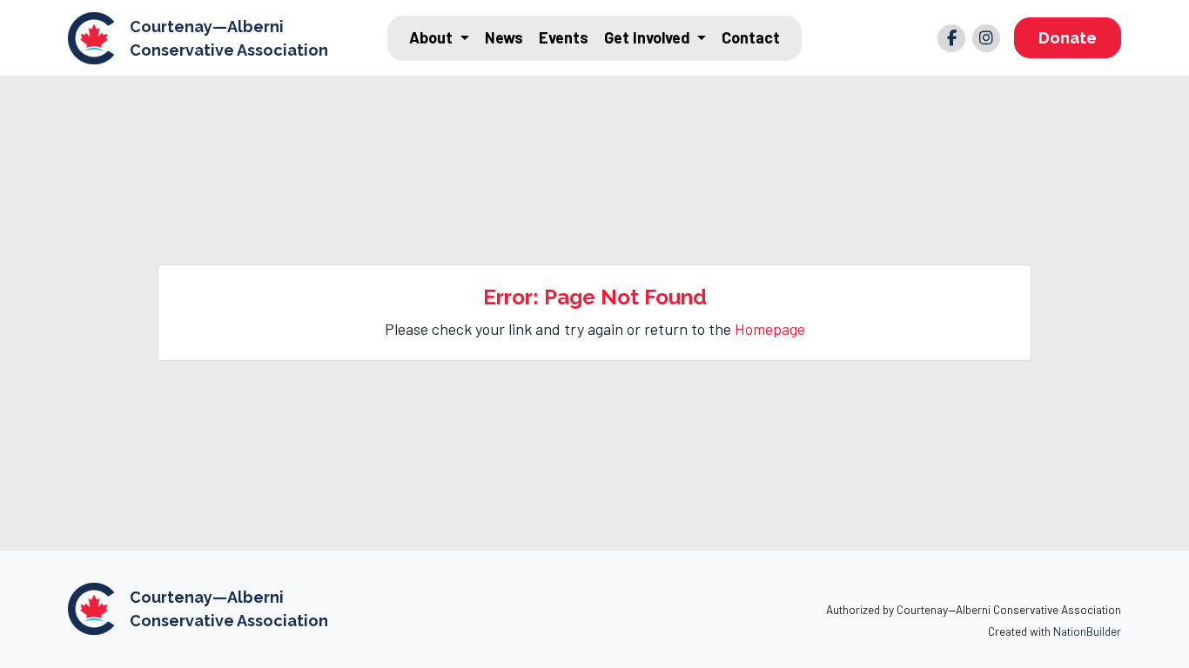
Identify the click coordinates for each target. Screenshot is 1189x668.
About (432, 37)
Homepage (770, 328)
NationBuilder (1087, 631)
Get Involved (649, 37)
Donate (1067, 38)
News (504, 37)
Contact (751, 37)
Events (563, 37)
